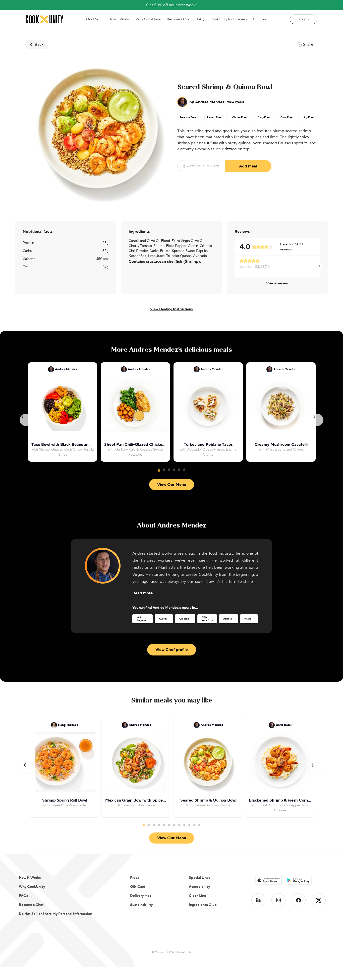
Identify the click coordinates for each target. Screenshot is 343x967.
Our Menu (94, 19)
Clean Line (197, 896)
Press (134, 877)
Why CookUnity (148, 19)
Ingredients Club (203, 905)
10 (189, 824)
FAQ (200, 19)
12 (199, 824)
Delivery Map (141, 896)
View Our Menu (171, 484)
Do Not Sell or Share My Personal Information (55, 914)
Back (39, 44)
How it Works (30, 877)
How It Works (119, 19)
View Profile (235, 102)
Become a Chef (179, 19)
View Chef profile (171, 649)
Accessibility (199, 887)
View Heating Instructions (171, 309)
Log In (304, 19)
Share (308, 44)
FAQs (23, 896)
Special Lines (199, 877)
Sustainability (141, 905)
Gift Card (260, 19)
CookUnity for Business (228, 19)
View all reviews (277, 283)
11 (194, 824)
